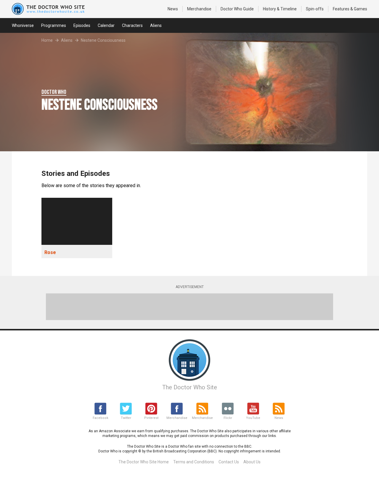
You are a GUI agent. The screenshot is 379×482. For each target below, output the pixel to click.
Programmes (53, 25)
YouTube (253, 418)
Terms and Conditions (193, 461)
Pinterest (151, 418)
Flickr (228, 418)
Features (350, 9)
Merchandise (199, 9)
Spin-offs (315, 9)
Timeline (280, 9)
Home (47, 40)
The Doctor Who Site (189, 387)
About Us (252, 461)
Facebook (100, 418)
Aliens (156, 25)
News (173, 9)
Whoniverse (23, 25)
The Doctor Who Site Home (143, 461)
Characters (132, 25)
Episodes (81, 25)
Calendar (106, 25)
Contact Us (229, 461)
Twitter (126, 418)
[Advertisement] (189, 306)
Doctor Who (237, 9)
